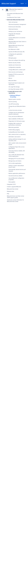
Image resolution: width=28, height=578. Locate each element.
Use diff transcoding (14, 104)
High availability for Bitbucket (16, 118)
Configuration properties (15, 67)
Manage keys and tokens (15, 161)
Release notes (10, 191)
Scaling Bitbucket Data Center (16, 132)
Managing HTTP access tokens (16, 158)
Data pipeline (12, 182)
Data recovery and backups (16, 72)
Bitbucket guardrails (14, 127)
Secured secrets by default (15, 175)
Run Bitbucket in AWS (14, 49)
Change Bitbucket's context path (17, 69)
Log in (22, 3)
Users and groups (13, 22)
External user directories (15, 26)
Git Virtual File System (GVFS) (16, 89)
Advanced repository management (17, 24)
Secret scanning (13, 101)
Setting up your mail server (15, 31)
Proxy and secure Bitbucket (16, 116)
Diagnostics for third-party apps (17, 121)
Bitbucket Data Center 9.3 (16, 9)
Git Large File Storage (14, 86)
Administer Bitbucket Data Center (15, 19)
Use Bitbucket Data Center (13, 17)
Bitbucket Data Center (12, 189)
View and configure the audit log (17, 60)
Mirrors (10, 78)
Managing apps (12, 58)
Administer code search (14, 136)
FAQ (8, 193)
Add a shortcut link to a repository (17, 134)
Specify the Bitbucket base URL (17, 51)
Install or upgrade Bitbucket (14, 186)
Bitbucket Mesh (12, 80)
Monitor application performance (17, 173)
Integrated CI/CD (11, 184)
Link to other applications (15, 163)
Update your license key (15, 65)
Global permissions (13, 29)
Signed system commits (15, 99)
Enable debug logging (14, 129)
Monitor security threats (14, 62)
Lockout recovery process (15, 110)
